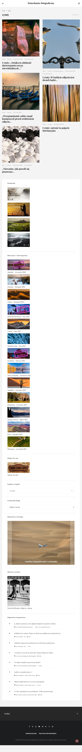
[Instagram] (35, 726)
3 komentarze (28, 59)
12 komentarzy (47, 74)
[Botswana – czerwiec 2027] (41, 398)
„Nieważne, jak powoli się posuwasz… (15, 170)
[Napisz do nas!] (41, 468)
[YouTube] (39, 726)
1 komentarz (28, 165)
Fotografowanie (58, 71)
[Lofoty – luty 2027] (41, 324)
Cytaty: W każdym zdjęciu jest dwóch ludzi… (58, 79)
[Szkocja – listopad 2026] (41, 280)
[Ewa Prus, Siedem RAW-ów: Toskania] (41, 225)
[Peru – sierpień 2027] (41, 427)
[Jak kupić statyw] (41, 210)
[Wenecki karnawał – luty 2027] (41, 309)
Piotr (3, 59)
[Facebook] (29, 726)
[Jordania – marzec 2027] (41, 354)
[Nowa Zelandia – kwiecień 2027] (41, 368)
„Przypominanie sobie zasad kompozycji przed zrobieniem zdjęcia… (18, 119)
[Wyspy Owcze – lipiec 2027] (41, 412)
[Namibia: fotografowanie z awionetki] (41, 543)
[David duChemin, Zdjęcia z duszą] (41, 591)
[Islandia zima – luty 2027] (41, 339)
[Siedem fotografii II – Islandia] (41, 240)
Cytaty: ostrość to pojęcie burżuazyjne (56, 129)
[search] (72, 490)
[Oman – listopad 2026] (41, 295)
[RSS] (45, 726)
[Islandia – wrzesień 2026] (41, 265)
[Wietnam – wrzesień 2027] (41, 442)
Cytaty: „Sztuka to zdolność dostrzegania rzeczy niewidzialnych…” (16, 65)
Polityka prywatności (47, 733)
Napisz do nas (31, 733)
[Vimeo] (42, 726)
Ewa (3, 165)
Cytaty (9, 59)
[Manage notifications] (77, 741)
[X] (32, 726)
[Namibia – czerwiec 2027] (41, 383)
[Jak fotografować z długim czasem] (41, 194)
